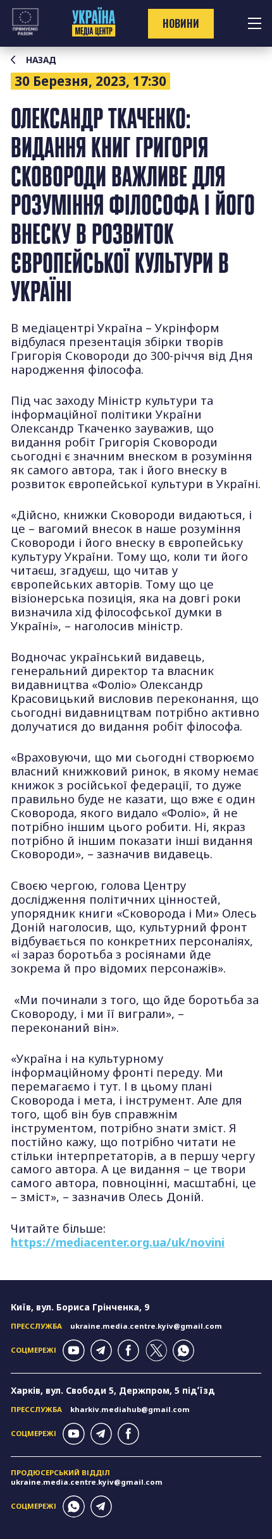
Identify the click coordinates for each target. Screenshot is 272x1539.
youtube (73, 1350)
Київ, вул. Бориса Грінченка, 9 (80, 1307)
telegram (101, 1350)
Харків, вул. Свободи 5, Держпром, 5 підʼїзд (113, 1390)
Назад (41, 60)
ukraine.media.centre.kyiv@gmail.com (146, 1326)
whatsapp (183, 1350)
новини (181, 23)
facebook (128, 1350)
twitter (156, 1350)
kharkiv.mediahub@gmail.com (130, 1409)
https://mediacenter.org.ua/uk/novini (118, 1242)
